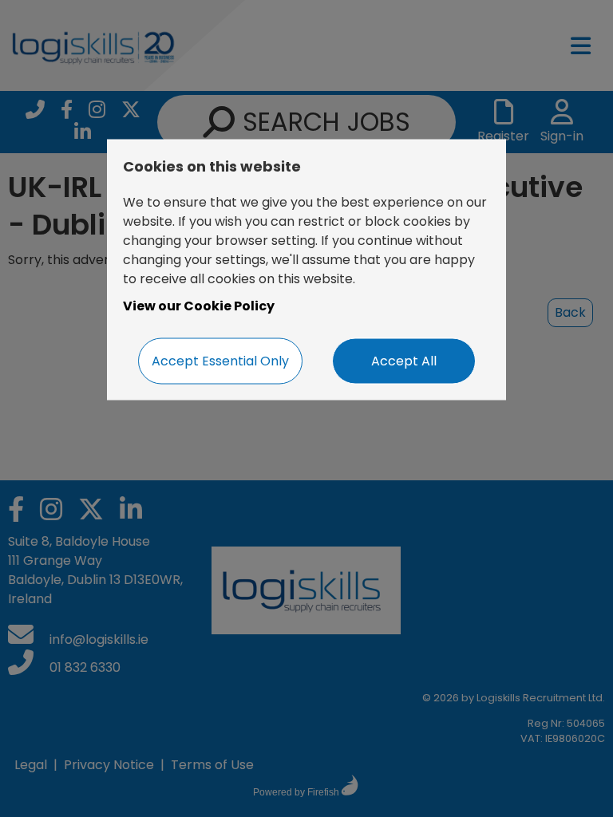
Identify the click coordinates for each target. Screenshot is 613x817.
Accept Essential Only (220, 360)
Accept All (404, 360)
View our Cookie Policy (199, 305)
